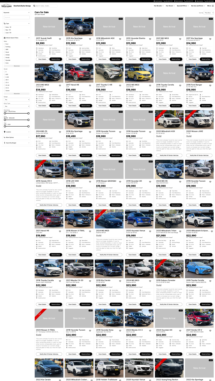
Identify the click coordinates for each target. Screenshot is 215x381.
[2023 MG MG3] (49, 73)
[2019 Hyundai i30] (139, 169)
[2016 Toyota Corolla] (169, 73)
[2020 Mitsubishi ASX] (169, 119)
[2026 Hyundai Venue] (139, 368)
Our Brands (158, 6)
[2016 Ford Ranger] (199, 73)
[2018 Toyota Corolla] (49, 268)
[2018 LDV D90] (79, 169)
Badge (6, 96)
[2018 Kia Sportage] (79, 119)
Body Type (7, 103)
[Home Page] (6, 6)
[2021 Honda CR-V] (199, 318)
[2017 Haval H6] (79, 73)
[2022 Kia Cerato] (49, 368)
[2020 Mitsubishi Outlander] (79, 368)
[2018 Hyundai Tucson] (139, 119)
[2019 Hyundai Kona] (109, 318)
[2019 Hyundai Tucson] (109, 119)
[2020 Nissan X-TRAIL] (49, 318)
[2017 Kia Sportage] (199, 26)
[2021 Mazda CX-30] (79, 268)
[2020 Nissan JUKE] (199, 119)
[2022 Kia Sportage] (199, 368)
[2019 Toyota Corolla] (199, 268)
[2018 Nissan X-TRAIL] (79, 218)
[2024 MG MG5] (109, 218)
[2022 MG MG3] (139, 73)
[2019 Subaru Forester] (169, 268)
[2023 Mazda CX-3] (139, 318)
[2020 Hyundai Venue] (139, 218)
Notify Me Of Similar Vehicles (169, 155)
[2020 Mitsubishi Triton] (169, 218)
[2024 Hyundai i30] (169, 318)
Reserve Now (56, 59)
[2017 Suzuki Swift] (49, 26)
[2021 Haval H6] (49, 218)
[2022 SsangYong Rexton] (169, 368)
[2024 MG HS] (169, 169)
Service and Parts (197, 6)
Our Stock (169, 6)
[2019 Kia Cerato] (109, 268)
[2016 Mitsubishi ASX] (109, 26)
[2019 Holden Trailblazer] (109, 368)
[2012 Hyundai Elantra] (139, 26)
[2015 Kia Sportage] (79, 26)
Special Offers (182, 6)
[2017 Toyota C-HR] (109, 73)
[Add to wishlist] (60, 39)
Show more (17, 66)
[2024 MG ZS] (49, 119)
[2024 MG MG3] (139, 268)
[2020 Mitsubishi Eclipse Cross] (199, 218)
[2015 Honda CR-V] (49, 169)
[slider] (5, 113)
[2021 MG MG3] (169, 26)
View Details (42, 59)
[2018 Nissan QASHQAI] (109, 169)
